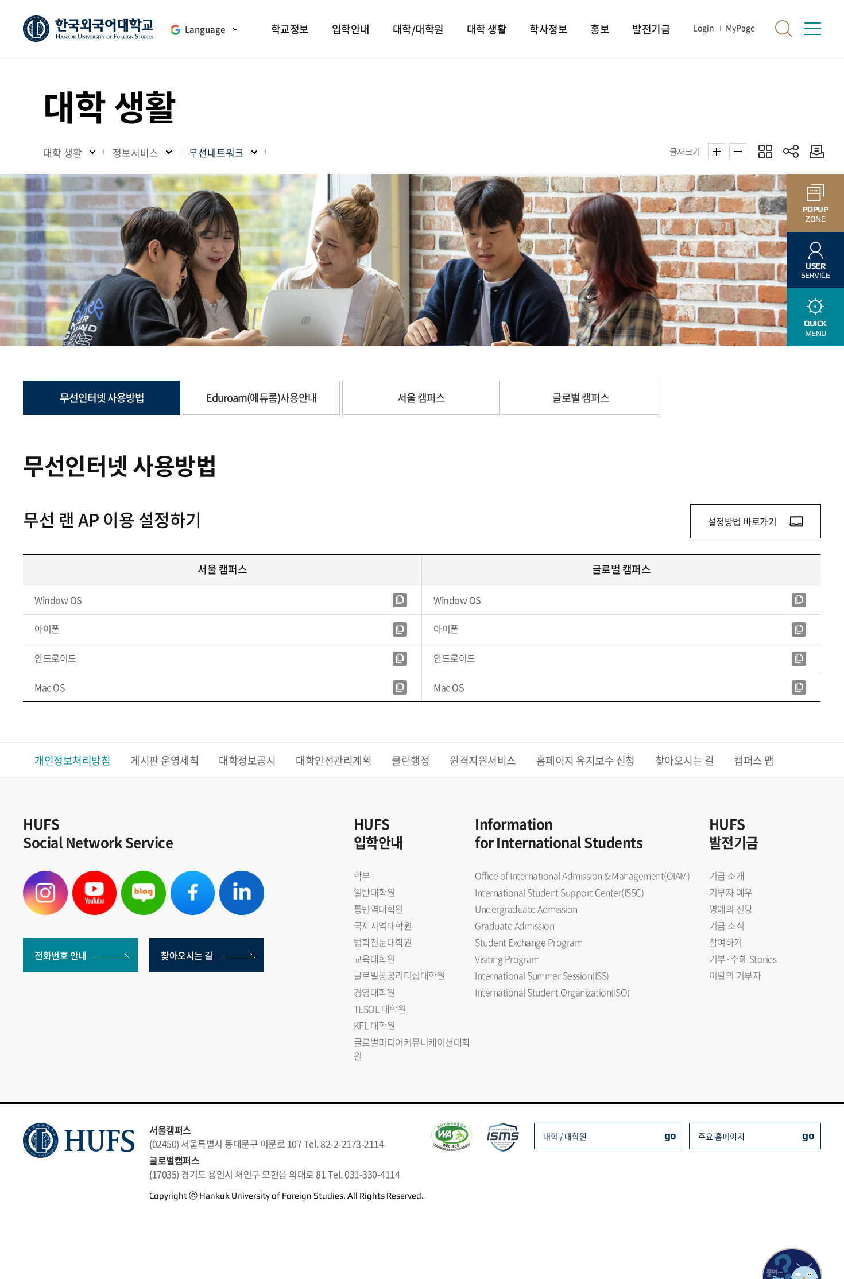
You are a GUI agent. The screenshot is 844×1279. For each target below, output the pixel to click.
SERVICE (815, 270)
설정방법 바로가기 (742, 521)
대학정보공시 (247, 760)
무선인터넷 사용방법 (102, 397)
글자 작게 (737, 151)
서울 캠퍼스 (421, 397)
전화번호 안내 (60, 955)
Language (205, 29)
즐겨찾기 (765, 151)
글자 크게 (716, 151)
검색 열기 (783, 28)
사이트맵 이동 (812, 28)
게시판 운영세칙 (164, 760)
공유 (791, 151)
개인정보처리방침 (72, 760)
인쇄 (814, 151)
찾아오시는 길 (684, 760)
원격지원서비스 (483, 760)
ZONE (815, 213)
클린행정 (410, 760)
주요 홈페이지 (721, 1136)
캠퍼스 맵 (754, 760)
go (670, 1135)
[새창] (400, 600)
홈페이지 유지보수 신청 (585, 760)
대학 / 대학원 (565, 1136)
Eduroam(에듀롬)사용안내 (261, 397)
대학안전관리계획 (333, 760)
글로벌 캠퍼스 (580, 397)
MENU (815, 328)
